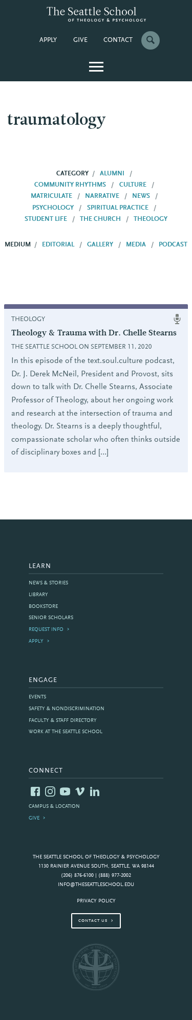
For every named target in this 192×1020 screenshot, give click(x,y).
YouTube (65, 791)
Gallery (100, 245)
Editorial (58, 245)
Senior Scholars (51, 618)
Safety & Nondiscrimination (66, 709)
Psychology (53, 208)
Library (38, 595)
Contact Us (93, 921)
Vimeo (80, 791)
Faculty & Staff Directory (63, 720)
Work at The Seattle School (65, 732)
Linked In (94, 791)
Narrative (102, 196)
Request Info (46, 629)
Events (37, 697)
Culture (132, 185)
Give (80, 40)
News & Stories (48, 583)
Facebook (35, 791)
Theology (150, 219)
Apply (48, 40)
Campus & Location (54, 806)
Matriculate (51, 196)
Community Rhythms (70, 185)
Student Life (46, 219)
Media (136, 245)
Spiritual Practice (117, 208)
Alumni (112, 174)
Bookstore (43, 606)
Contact (118, 40)
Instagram (50, 791)
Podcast (173, 245)
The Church (100, 219)
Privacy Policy (96, 901)
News (141, 196)
